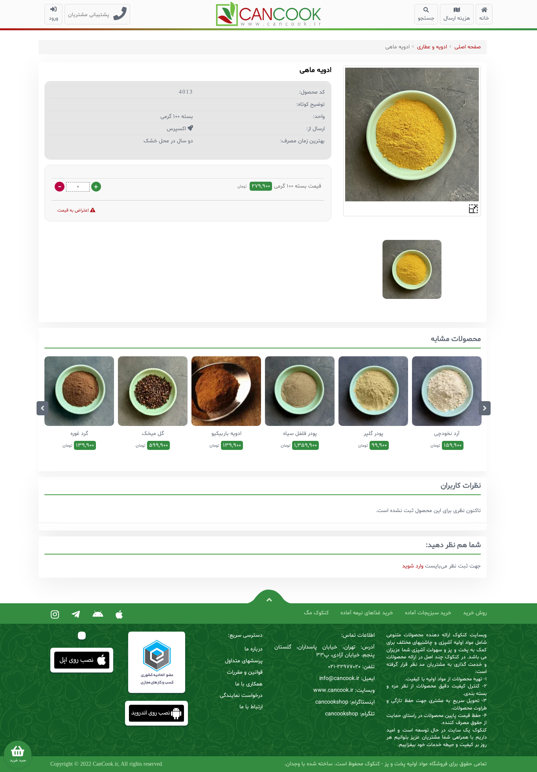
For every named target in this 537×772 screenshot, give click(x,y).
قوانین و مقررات (245, 672)
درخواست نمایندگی (241, 695)
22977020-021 (344, 667)
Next (485, 408)
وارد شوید (412, 566)
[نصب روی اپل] (119, 615)
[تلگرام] (75, 615)
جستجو (426, 18)
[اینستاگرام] (54, 615)
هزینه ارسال (456, 18)
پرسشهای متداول (244, 661)
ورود (53, 18)
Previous (42, 408)
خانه (484, 18)
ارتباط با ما (251, 707)
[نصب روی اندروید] (97, 615)
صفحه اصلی (467, 47)
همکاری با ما (249, 684)
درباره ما (254, 649)
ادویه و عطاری (432, 47)
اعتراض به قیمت (73, 210)
